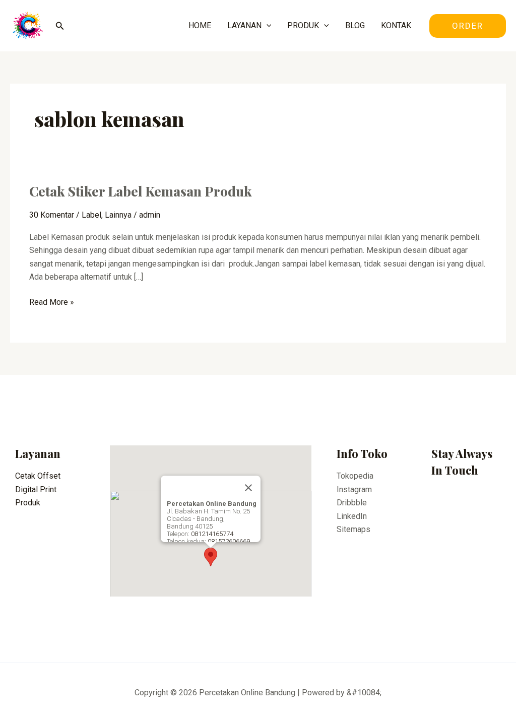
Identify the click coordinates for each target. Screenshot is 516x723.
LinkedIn (352, 516)
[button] (210, 557)
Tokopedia (355, 476)
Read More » (51, 301)
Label (91, 215)
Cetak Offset (37, 476)
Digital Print (35, 489)
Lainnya (118, 215)
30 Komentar (51, 215)
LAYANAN (244, 25)
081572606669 (229, 541)
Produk (27, 502)
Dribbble (352, 502)
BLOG (355, 25)
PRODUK (303, 25)
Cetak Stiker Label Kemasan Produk (140, 191)
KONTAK (396, 25)
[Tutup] (248, 488)
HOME (199, 25)
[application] (267, 25)
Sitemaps (353, 529)
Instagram (354, 489)
